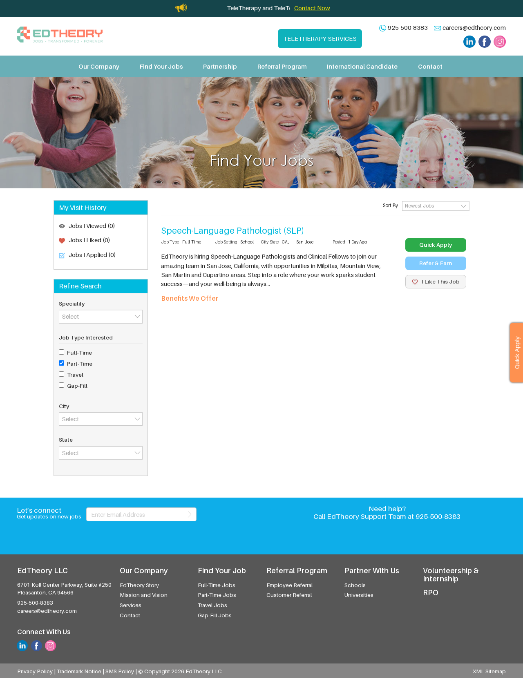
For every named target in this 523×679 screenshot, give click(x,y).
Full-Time (79, 352)
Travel (75, 374)
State (66, 439)
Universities (358, 595)
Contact (430, 66)
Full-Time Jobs (216, 585)
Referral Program (282, 66)
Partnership (220, 66)
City (64, 406)
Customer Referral (289, 595)
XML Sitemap (489, 671)
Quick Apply (435, 244)
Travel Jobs (212, 605)
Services (130, 605)
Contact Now (312, 7)
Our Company (98, 66)
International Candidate (362, 66)
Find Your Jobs (161, 66)
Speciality (72, 303)
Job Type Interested (86, 337)
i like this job (440, 281)
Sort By (390, 205)
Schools (355, 585)
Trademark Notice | (81, 671)
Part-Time (79, 363)
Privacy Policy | (37, 671)
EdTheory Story (139, 585)
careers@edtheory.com (474, 27)
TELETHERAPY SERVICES (320, 38)
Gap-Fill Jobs (215, 615)
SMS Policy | (121, 671)
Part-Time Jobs (217, 595)
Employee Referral (289, 585)
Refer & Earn (435, 263)
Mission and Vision (144, 595)
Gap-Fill (77, 385)
